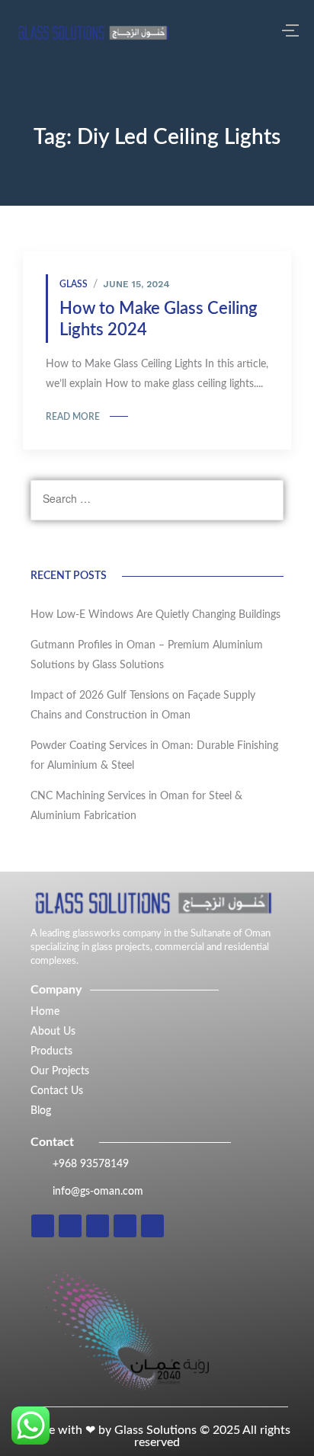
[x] (125, 1225)
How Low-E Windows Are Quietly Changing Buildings (155, 615)
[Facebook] (97, 1225)
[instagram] (42, 1225)
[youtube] (152, 1225)
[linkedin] (70, 1225)
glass (73, 284)
